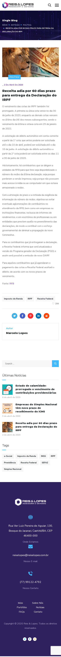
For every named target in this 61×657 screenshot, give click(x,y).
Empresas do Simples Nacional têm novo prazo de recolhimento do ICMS (36, 408)
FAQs (22, 611)
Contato (38, 611)
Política (27, 25)
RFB (11, 283)
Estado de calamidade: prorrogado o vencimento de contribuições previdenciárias (36, 389)
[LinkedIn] (38, 316)
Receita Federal (45, 298)
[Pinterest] (30, 316)
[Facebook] (22, 316)
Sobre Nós (37, 603)
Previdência (10, 462)
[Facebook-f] (30, 639)
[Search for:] (30, 363)
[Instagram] (35, 639)
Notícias (15, 25)
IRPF (30, 298)
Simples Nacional (12, 469)
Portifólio (22, 607)
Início (5, 25)
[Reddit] (46, 316)
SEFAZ (45, 462)
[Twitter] (14, 316)
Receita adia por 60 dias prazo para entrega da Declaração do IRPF (36, 427)
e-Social (8, 456)
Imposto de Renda (13, 298)
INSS (43, 456)
